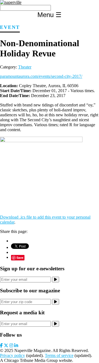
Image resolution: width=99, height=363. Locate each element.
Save (19, 257)
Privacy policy (12, 355)
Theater (24, 67)
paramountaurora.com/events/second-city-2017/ (41, 76)
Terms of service (59, 355)
